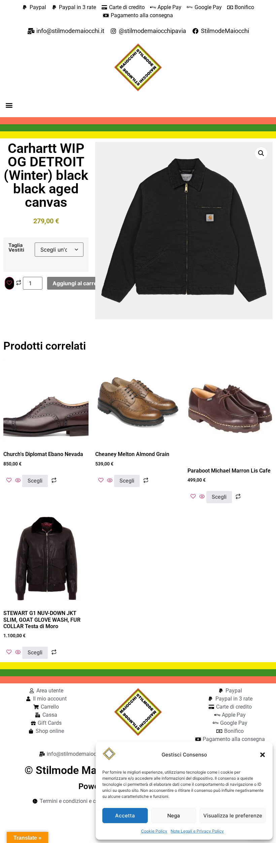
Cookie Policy (154, 831)
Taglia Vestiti (16, 248)
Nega (173, 815)
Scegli (35, 481)
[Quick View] (17, 480)
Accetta (125, 815)
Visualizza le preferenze (232, 815)
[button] (262, 754)
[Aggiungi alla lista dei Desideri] (9, 283)
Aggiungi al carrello (78, 283)
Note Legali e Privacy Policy (197, 831)
